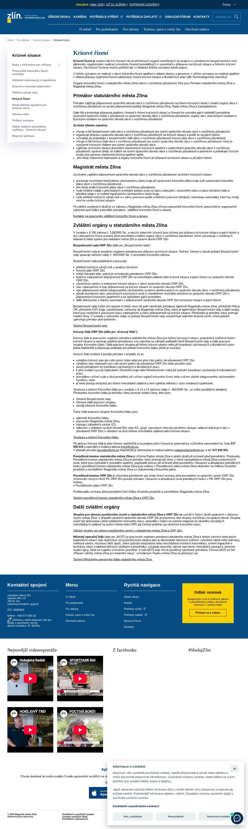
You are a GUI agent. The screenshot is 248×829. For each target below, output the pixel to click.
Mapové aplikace (23, 135)
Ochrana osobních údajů (75, 816)
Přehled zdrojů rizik (25, 92)
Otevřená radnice (197, 29)
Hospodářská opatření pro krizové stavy (29, 106)
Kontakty (201, 16)
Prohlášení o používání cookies (78, 814)
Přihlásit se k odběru (207, 612)
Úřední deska (59, 16)
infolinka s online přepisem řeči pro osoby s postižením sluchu (29, 621)
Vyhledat (236, 16)
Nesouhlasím (175, 816)
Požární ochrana (23, 120)
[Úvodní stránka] (26, 21)
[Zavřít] (235, 768)
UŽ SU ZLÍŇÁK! (116, 4)
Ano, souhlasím (133, 816)
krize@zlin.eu (129, 446)
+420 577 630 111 (26, 615)
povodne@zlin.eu (108, 450)
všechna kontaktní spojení (23, 604)
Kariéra (80, 16)
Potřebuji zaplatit (142, 16)
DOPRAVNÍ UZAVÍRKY (144, 4)
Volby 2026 (97, 4)
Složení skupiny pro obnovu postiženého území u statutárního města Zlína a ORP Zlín (127, 530)
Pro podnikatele (107, 29)
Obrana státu (20, 114)
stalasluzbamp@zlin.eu (189, 450)
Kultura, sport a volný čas (162, 29)
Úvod (10, 40)
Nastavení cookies (218, 816)
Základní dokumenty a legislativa (34, 80)
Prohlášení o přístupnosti (75, 819)
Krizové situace (41, 40)
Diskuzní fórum (177, 16)
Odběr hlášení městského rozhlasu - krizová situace (29, 128)
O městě (85, 29)
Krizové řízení (62, 40)
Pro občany (131, 29)
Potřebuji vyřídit (104, 16)
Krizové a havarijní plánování (31, 86)
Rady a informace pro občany (31, 64)
